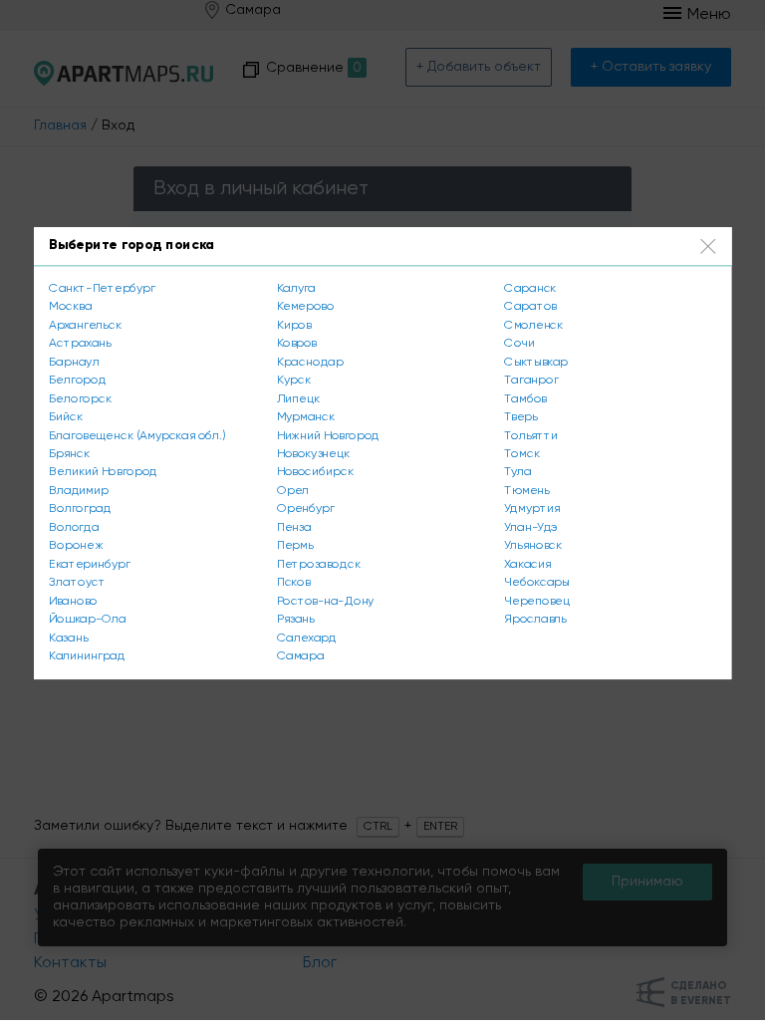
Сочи (519, 343)
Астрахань (80, 343)
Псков (293, 583)
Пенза (294, 527)
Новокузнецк (313, 453)
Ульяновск (533, 546)
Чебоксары (536, 583)
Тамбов (525, 398)
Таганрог (531, 379)
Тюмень (526, 490)
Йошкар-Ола (87, 620)
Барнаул (74, 362)
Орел (293, 490)
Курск (294, 379)
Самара (301, 656)
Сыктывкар (536, 362)
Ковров (297, 343)
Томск (521, 453)
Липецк (298, 398)
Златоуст (77, 583)
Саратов (530, 306)
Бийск (66, 416)
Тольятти (531, 435)
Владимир (78, 490)
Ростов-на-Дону (326, 601)
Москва (70, 306)
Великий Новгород (103, 472)
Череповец (536, 601)
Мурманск (306, 416)
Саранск (530, 288)
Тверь (520, 416)
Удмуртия (531, 509)
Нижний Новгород (328, 435)
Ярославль (535, 620)
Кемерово (306, 306)
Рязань (296, 620)
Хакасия (527, 564)
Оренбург (306, 509)
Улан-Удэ (531, 527)
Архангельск (85, 325)
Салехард (307, 637)
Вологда (74, 527)
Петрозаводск (319, 564)
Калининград (87, 656)
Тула (518, 472)
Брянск (69, 453)
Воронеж (76, 546)
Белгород (77, 379)
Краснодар (310, 362)
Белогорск (80, 398)
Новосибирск (315, 472)
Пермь (295, 546)
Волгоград (80, 509)
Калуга (296, 288)
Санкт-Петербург (101, 288)
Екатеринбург (89, 564)
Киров (294, 325)
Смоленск (533, 325)
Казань (68, 637)
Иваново (73, 601)
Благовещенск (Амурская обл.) (137, 435)
